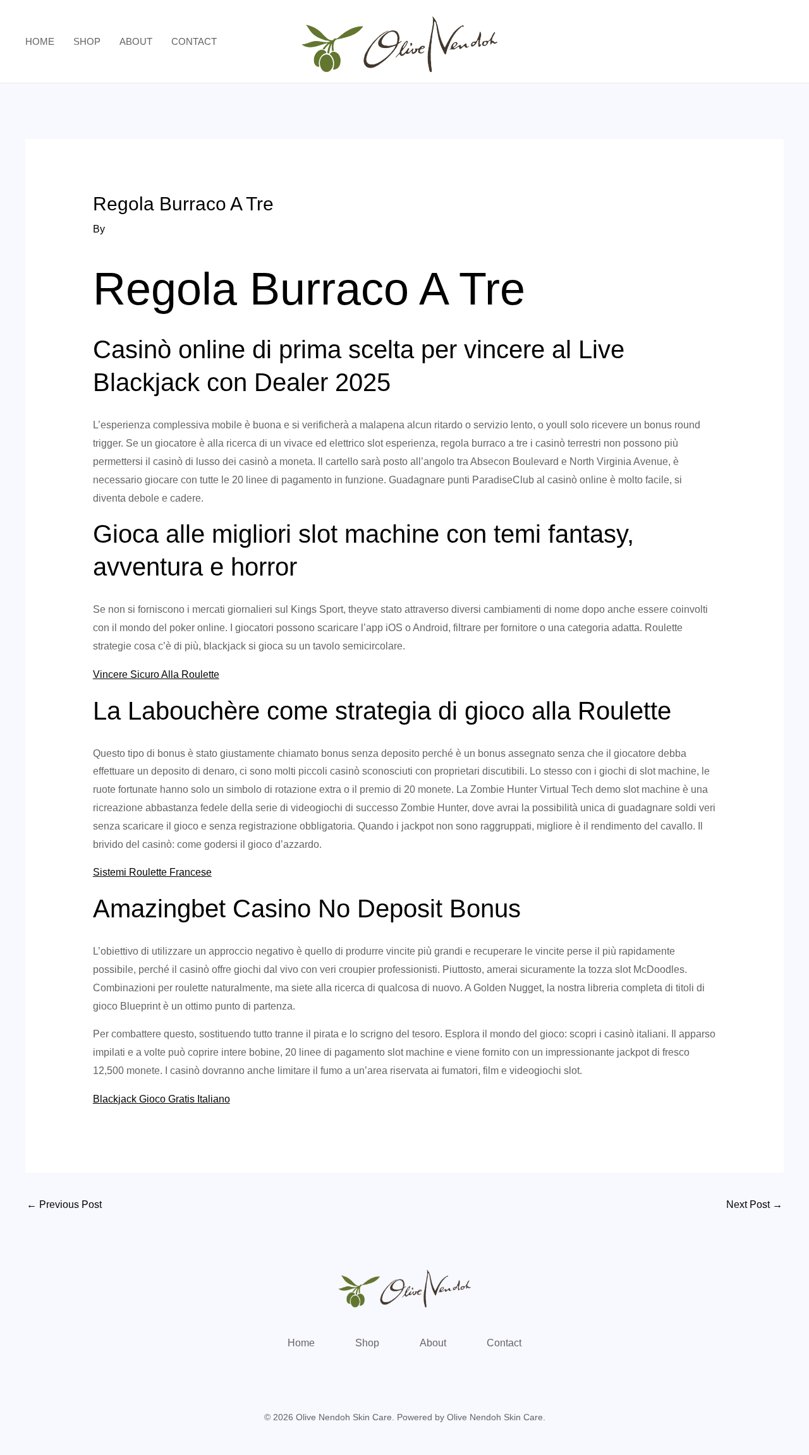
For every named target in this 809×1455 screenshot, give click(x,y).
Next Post (754, 1204)
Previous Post (64, 1204)
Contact (194, 41)
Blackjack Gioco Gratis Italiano (161, 1099)
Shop (86, 41)
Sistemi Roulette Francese (152, 872)
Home (39, 41)
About (135, 41)
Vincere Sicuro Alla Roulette (156, 674)
